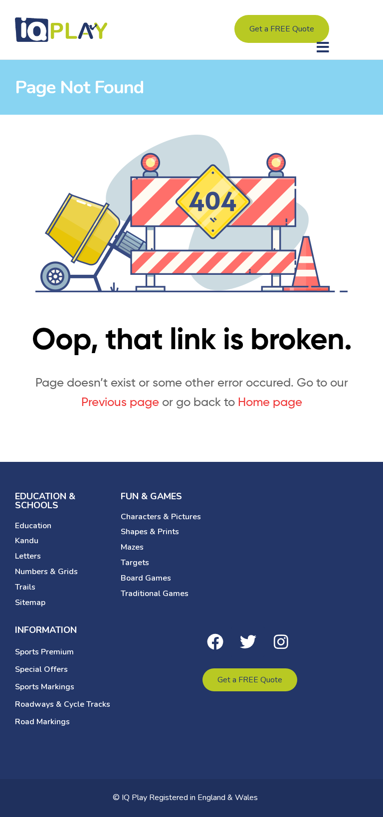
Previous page (120, 402)
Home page (270, 402)
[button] (323, 47)
